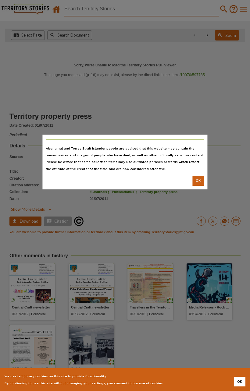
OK (198, 180)
